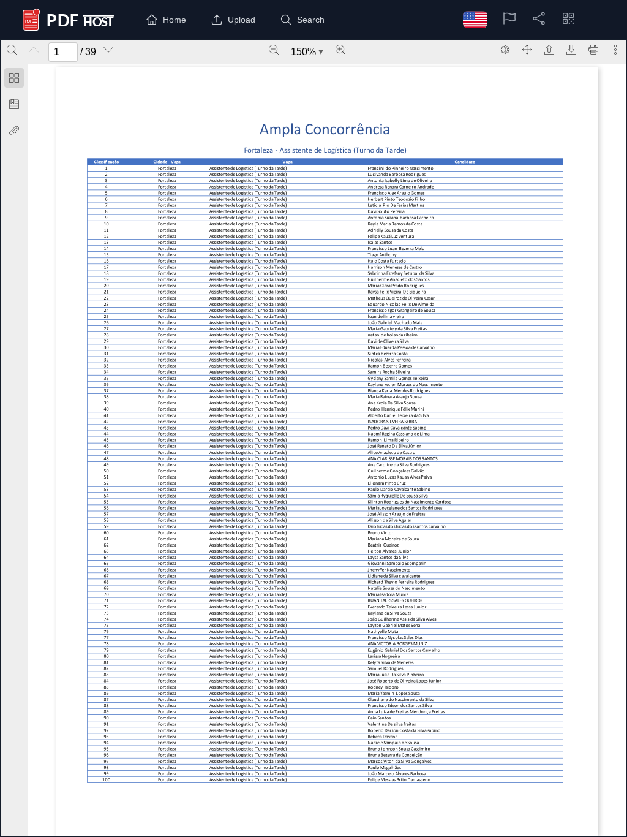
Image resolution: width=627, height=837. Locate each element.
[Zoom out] (273, 49)
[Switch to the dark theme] (505, 49)
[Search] (11, 49)
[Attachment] (14, 130)
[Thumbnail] (14, 78)
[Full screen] (527, 49)
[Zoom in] (340, 49)
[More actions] (615, 49)
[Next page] (108, 49)
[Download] (571, 49)
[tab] (14, 80)
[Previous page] (33, 49)
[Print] (593, 49)
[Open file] (549, 49)
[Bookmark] (14, 104)
